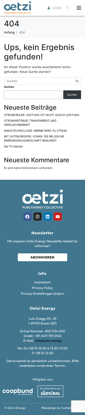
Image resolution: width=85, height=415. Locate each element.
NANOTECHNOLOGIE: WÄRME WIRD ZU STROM (35, 130)
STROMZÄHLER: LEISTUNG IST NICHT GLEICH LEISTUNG (41, 115)
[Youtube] (58, 216)
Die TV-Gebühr (13, 146)
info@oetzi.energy (48, 340)
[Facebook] (27, 216)
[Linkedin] (47, 216)
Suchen (9, 86)
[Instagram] (37, 216)
